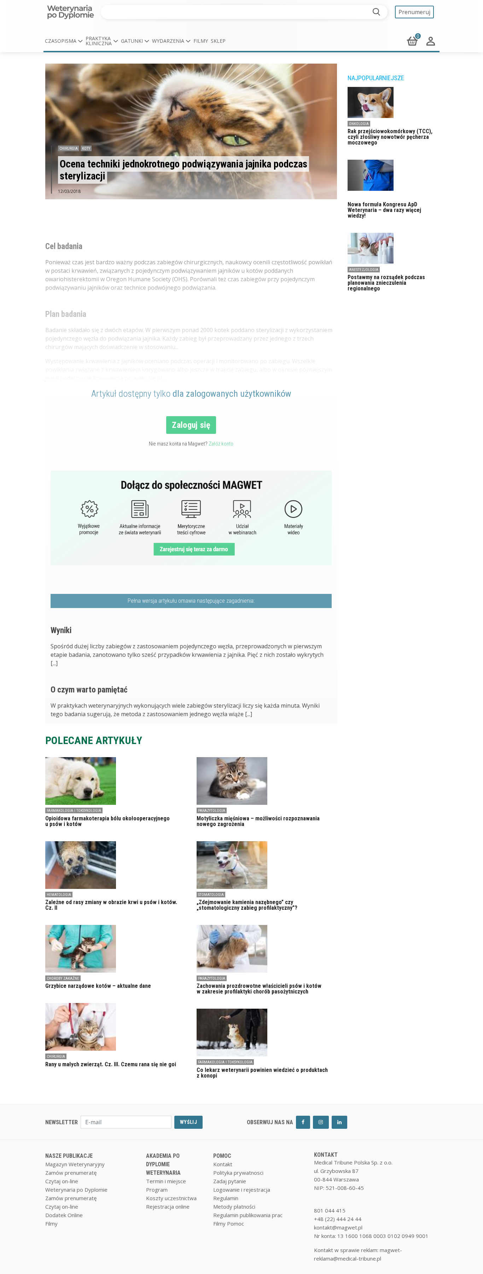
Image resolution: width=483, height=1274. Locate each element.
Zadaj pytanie (229, 1181)
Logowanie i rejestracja (241, 1189)
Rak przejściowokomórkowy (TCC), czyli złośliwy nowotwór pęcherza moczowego (390, 137)
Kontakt (222, 1164)
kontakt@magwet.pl (338, 1227)
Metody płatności (234, 1206)
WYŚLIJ (188, 1122)
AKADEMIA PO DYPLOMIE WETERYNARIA (163, 1164)
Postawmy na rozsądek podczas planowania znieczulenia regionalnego (386, 283)
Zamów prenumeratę (71, 1172)
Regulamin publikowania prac (248, 1215)
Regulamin (225, 1198)
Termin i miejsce (166, 1181)
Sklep (218, 40)
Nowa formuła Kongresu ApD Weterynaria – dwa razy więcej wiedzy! (384, 210)
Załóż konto (221, 444)
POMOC (222, 1155)
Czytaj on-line (61, 1181)
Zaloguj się (191, 425)
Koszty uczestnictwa (171, 1198)
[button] (63, 41)
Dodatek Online (64, 1215)
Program (157, 1189)
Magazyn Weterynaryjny (75, 1164)
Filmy (200, 40)
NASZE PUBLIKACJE (69, 1155)
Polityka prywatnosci (238, 1172)
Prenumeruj (414, 12)
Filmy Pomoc (228, 1223)
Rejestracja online (168, 1206)
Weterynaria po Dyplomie (76, 1189)
